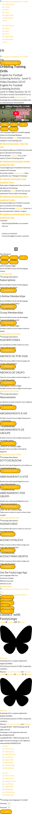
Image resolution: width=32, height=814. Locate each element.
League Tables (9, 15)
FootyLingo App (9, 765)
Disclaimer (27, 672)
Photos (6, 12)
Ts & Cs (8, 672)
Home (6, 746)
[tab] (4, 124)
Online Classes (9, 751)
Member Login (9, 768)
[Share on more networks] (16, 249)
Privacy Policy (16, 672)
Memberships (8, 18)
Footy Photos (8, 757)
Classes (6, 7)
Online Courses (9, 4)
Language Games (10, 754)
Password (3, 807)
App (5, 20)
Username (3, 803)
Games (6, 10)
